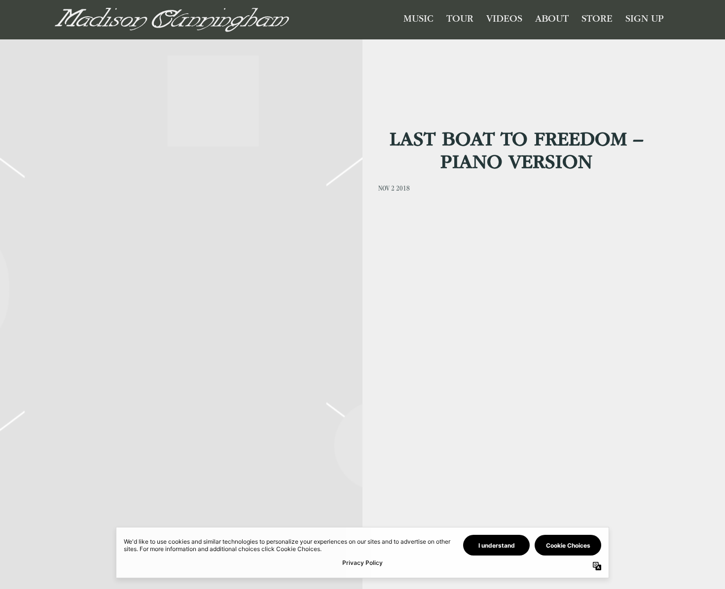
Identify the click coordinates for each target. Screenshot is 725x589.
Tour (459, 20)
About (552, 20)
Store (597, 20)
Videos (504, 20)
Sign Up (644, 20)
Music (418, 20)
